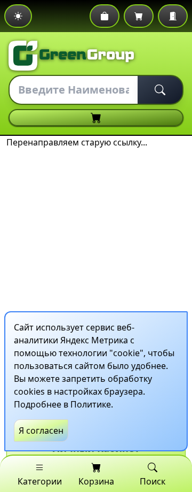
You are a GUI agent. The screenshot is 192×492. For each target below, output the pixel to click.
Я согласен (41, 430)
